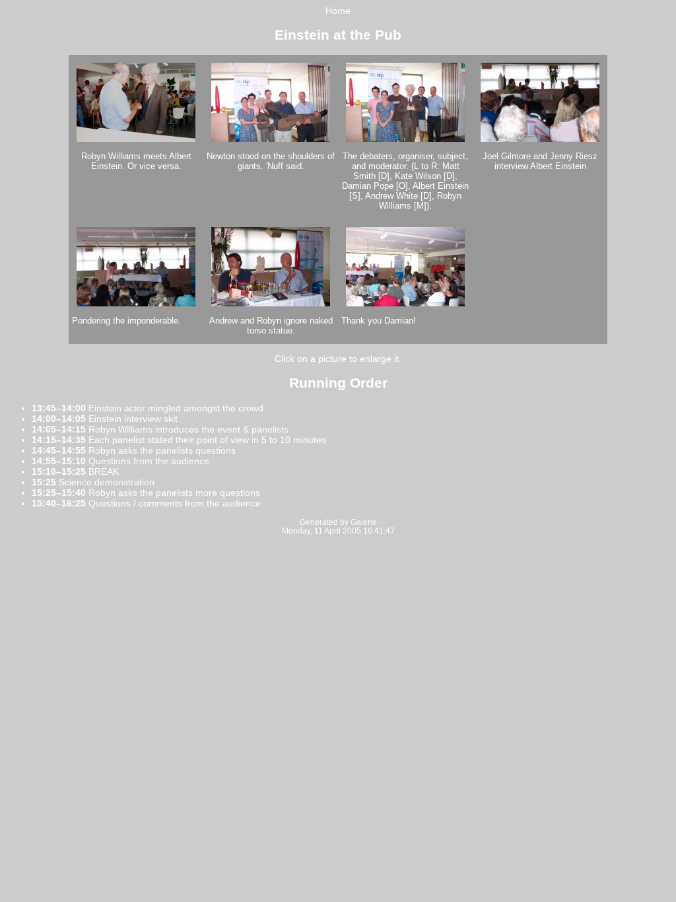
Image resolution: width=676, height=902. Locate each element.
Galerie (364, 522)
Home (338, 10)
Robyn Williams (111, 156)
